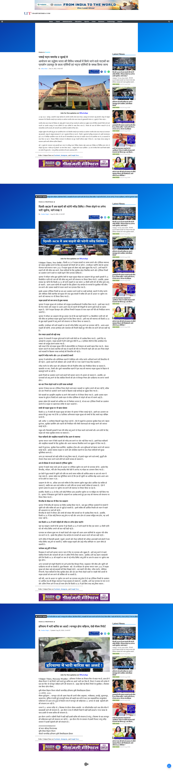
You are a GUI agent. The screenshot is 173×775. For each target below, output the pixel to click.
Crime (94, 21)
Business (101, 21)
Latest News (118, 54)
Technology (111, 21)
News (51, 21)
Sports (86, 21)
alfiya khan (44, 68)
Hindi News (49, 202)
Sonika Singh (45, 214)
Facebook (57, 155)
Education (78, 21)
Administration (67, 21)
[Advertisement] (86, 35)
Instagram (64, 155)
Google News (75, 155)
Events (120, 21)
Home (41, 52)
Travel (58, 21)
